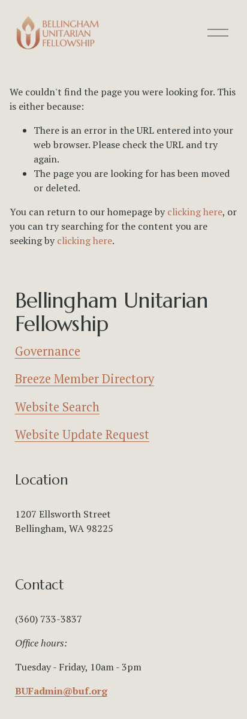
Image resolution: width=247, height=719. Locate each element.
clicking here (194, 211)
